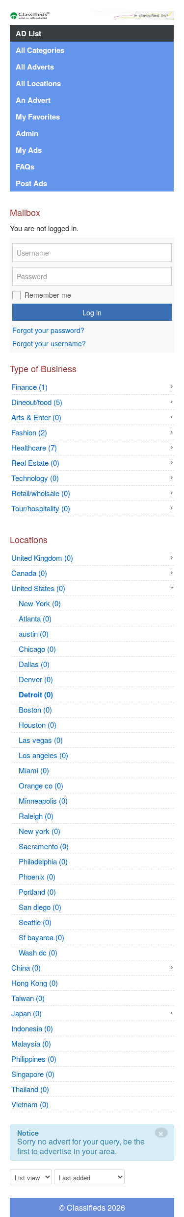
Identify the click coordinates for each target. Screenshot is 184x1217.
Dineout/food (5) (36, 402)
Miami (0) (34, 770)
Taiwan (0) (28, 998)
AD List (28, 33)
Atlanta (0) (35, 618)
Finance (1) (29, 387)
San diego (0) (40, 907)
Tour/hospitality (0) (40, 508)
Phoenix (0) (37, 876)
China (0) (26, 967)
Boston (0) (35, 709)
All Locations (38, 83)
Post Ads (31, 183)
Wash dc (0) (38, 952)
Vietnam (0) (30, 1104)
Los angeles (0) (43, 755)
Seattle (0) (35, 922)
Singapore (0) (32, 1074)
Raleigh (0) (36, 816)
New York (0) (40, 603)
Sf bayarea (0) (41, 937)
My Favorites (38, 116)
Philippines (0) (33, 1058)
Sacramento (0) (44, 846)
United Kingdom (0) (42, 557)
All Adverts (35, 66)
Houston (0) (37, 724)
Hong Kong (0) (34, 983)
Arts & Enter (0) (36, 417)
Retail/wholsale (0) (40, 493)
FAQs (25, 166)
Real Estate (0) (35, 462)
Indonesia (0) (32, 1028)
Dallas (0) (34, 664)
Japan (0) (26, 1013)
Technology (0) (35, 478)
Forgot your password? (48, 330)
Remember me (48, 295)
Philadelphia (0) (43, 861)
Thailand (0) (30, 1089)
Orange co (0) (41, 785)
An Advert (33, 100)
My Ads (29, 149)
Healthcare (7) (34, 447)
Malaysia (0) (31, 1043)
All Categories (40, 50)
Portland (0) (37, 891)
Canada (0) (29, 573)
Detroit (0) (36, 694)
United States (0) (38, 588)
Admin (27, 133)
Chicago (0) (37, 649)
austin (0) (34, 633)
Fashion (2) (29, 432)
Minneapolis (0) (43, 800)
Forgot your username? (49, 343)
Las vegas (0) (41, 740)
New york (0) (39, 831)
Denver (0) (36, 679)
